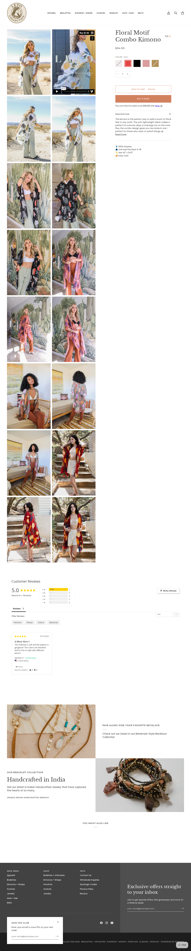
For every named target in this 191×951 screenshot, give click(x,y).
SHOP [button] (46, 871)
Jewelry (11, 893)
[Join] (56, 936)
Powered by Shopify (172, 942)
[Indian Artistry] (140, 785)
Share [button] (20, 667)
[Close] (59, 921)
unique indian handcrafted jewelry (28, 797)
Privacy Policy (86, 889)
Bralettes (11, 879)
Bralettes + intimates (54, 875)
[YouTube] (112, 923)
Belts (9, 902)
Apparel (11, 875)
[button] (51, 13)
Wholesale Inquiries (89, 879)
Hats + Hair (12, 898)
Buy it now (143, 99)
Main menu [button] (13, 871)
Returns (84, 893)
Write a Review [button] (169, 590)
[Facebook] (101, 923)
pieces (30, 622)
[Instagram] (106, 923)
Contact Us (85, 875)
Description (122, 114)
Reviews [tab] (17, 608)
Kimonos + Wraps (16, 884)
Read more (121, 134)
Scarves (11, 889)
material (53, 622)
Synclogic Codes (88, 884)
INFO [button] (82, 871)
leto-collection (65, 942)
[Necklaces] (51, 731)
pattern (17, 622)
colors (41, 622)
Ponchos (47, 884)
